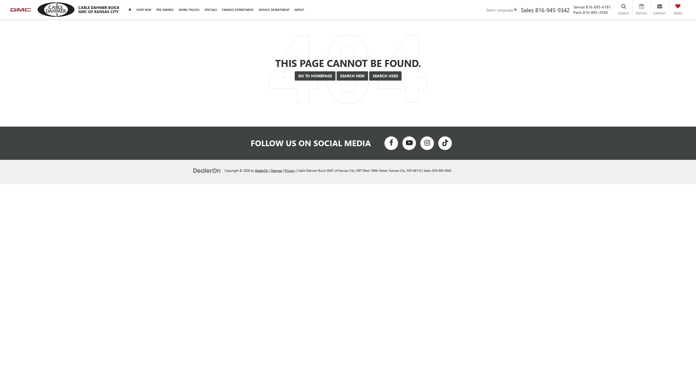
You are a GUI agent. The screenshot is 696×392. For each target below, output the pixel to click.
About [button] (299, 10)
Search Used (385, 75)
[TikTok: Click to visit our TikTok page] (445, 143)
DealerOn (261, 170)
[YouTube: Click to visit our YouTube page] (409, 143)
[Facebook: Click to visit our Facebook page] (391, 143)
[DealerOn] (207, 170)
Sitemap (276, 170)
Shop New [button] (143, 10)
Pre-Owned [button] (165, 10)
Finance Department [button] (238, 10)
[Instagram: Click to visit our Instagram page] (427, 143)
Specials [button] (210, 10)
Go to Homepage (315, 75)
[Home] (130, 9)
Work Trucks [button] (189, 10)
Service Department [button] (274, 10)
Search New (352, 75)
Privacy (290, 170)
